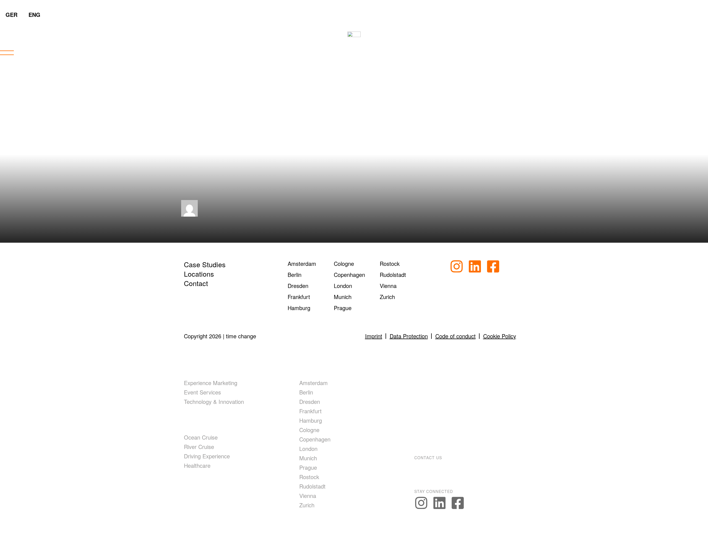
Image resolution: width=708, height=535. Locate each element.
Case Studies (205, 264)
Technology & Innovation (214, 402)
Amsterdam (313, 383)
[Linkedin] (475, 266)
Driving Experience (207, 456)
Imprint (373, 336)
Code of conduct (455, 336)
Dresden (309, 402)
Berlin (306, 392)
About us (433, 368)
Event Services (202, 392)
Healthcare (197, 465)
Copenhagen (314, 439)
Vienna (307, 496)
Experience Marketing (210, 383)
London (308, 449)
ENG (34, 15)
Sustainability (442, 404)
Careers (431, 421)
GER (11, 15)
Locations (199, 273)
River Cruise (199, 447)
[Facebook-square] (493, 266)
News (426, 386)
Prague (308, 467)
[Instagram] (457, 266)
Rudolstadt (312, 486)
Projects (201, 486)
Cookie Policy (499, 336)
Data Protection (409, 336)
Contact (196, 283)
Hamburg (310, 420)
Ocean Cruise (201, 437)
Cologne (309, 430)
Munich (308, 458)
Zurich (306, 505)
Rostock (309, 477)
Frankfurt (310, 411)
